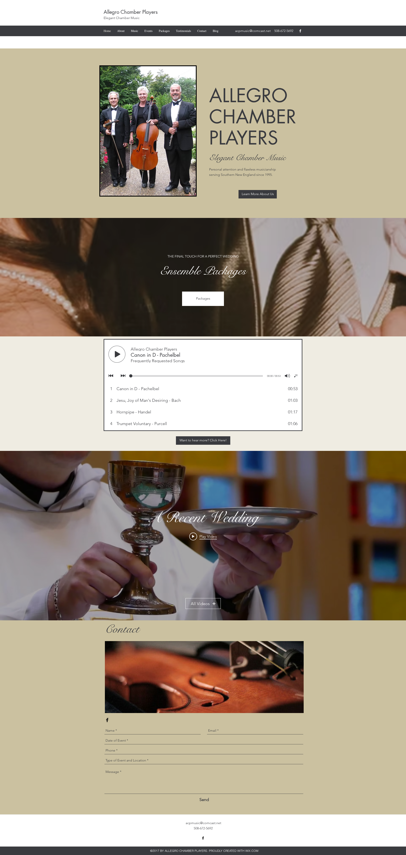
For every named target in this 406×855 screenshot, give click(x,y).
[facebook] (300, 31)
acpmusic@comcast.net (253, 31)
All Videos (200, 603)
